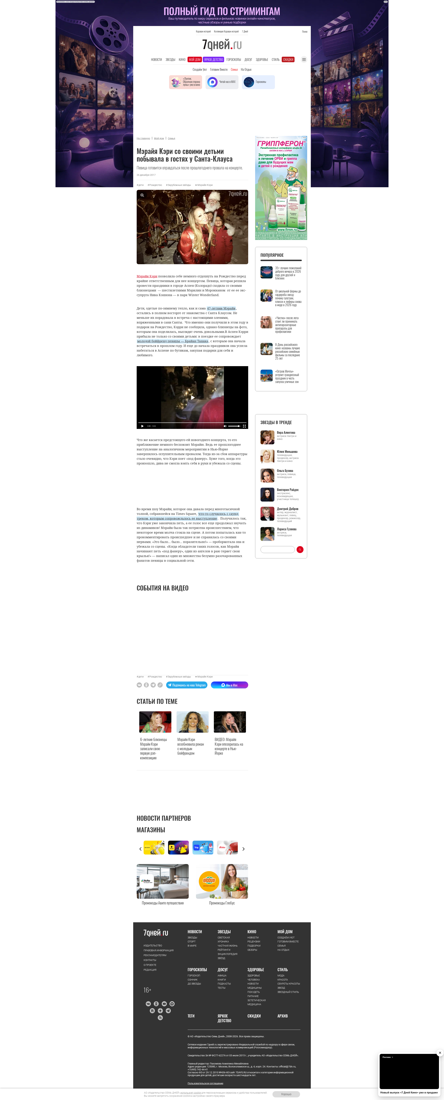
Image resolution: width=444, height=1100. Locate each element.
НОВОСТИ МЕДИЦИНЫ (254, 985)
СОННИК (193, 979)
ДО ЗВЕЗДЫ (194, 983)
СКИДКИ (254, 1015)
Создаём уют (200, 69)
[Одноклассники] (156, 1003)
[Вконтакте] (148, 1003)
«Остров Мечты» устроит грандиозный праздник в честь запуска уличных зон (287, 376)
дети (141, 185)
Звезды (170, 59)
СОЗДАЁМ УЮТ (286, 937)
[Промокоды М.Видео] (229, 848)
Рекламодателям (155, 955)
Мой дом (195, 59)
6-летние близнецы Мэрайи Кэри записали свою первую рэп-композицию (153, 748)
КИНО (251, 931)
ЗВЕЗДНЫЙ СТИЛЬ (288, 992)
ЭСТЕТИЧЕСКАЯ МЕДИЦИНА (256, 1002)
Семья (234, 69)
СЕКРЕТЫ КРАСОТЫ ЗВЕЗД (289, 985)
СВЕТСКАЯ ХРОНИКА (224, 939)
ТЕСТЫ (221, 987)
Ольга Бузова (285, 470)
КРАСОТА (283, 979)
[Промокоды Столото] (156, 848)
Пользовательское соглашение (205, 1083)
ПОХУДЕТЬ (253, 992)
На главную (143, 138)
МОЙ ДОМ (285, 931)
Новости (156, 59)
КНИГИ (222, 979)
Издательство (153, 945)
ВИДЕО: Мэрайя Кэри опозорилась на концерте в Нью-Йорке (229, 746)
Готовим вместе (219, 69)
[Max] (172, 1003)
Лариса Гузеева (286, 529)
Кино (182, 59)
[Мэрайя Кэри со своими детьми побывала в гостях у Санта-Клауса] (160, 685)
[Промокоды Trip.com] (205, 848)
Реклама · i (388, 1057)
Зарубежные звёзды (179, 185)
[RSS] (160, 1017)
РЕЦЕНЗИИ (253, 941)
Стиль (276, 59)
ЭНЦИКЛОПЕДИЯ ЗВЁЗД (227, 956)
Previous (140, 849)
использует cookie (190, 1092)
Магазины (151, 829)
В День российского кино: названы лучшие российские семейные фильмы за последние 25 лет (287, 351)
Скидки (288, 59)
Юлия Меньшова (287, 451)
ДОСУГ (223, 969)
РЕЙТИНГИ (224, 949)
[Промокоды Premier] (180, 848)
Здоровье (262, 59)
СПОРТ (191, 941)
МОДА (281, 975)
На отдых (246, 69)
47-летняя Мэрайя (221, 308)
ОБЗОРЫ (252, 949)
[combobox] (278, 549)
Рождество (155, 185)
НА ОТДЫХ (283, 949)
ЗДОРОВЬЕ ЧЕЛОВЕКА (253, 977)
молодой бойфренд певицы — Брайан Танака (172, 341)
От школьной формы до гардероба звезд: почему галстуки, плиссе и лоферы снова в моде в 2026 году (288, 298)
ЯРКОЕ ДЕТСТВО (224, 1018)
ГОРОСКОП (194, 975)
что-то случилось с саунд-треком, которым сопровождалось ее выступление (188, 516)
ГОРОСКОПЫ (197, 969)
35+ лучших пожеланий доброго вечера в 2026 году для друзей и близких (288, 273)
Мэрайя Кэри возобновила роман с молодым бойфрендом (190, 746)
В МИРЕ (192, 945)
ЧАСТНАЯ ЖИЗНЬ (228, 945)
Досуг (248, 59)
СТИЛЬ (283, 969)
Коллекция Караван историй (226, 31)
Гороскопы (234, 59)
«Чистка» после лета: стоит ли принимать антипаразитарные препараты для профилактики (287, 324)
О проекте (150, 965)
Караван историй (203, 31)
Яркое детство (213, 59)
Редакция (150, 969)
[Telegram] (168, 1010)
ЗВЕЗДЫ (192, 937)
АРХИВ (283, 1015)
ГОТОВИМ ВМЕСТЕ (288, 941)
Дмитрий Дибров (287, 508)
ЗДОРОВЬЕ (255, 969)
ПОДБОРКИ (254, 945)
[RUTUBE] (152, 1010)
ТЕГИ (191, 1015)
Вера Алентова (286, 432)
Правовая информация (159, 950)
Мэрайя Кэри (205, 185)
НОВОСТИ (195, 931)
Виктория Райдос (288, 489)
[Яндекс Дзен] (160, 1010)
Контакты (150, 960)
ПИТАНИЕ (253, 996)
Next (243, 849)
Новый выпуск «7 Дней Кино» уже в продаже (409, 1092)
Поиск (304, 31)
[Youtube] (164, 1003)
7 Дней (245, 31)
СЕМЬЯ (282, 945)
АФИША (222, 975)
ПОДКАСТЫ (224, 983)
